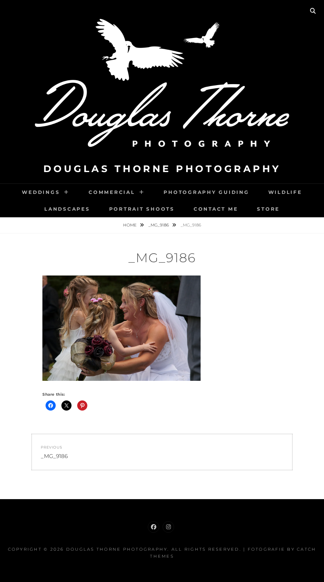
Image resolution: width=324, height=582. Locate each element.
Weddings (41, 192)
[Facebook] (153, 527)
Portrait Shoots (142, 209)
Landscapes (67, 209)
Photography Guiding (206, 192)
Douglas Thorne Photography (162, 169)
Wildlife (285, 192)
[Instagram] (168, 527)
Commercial (112, 192)
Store (268, 209)
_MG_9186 (159, 224)
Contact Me (216, 209)
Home (130, 224)
